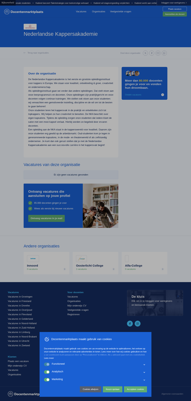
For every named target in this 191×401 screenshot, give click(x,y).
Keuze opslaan (112, 389)
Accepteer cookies (135, 389)
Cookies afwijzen (90, 389)
